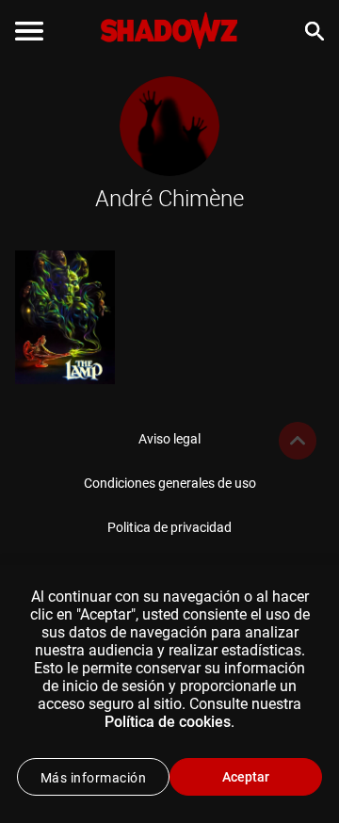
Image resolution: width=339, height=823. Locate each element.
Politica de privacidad (169, 527)
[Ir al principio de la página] (297, 441)
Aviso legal (169, 438)
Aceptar (245, 776)
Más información (93, 777)
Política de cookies (168, 722)
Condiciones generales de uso (170, 483)
